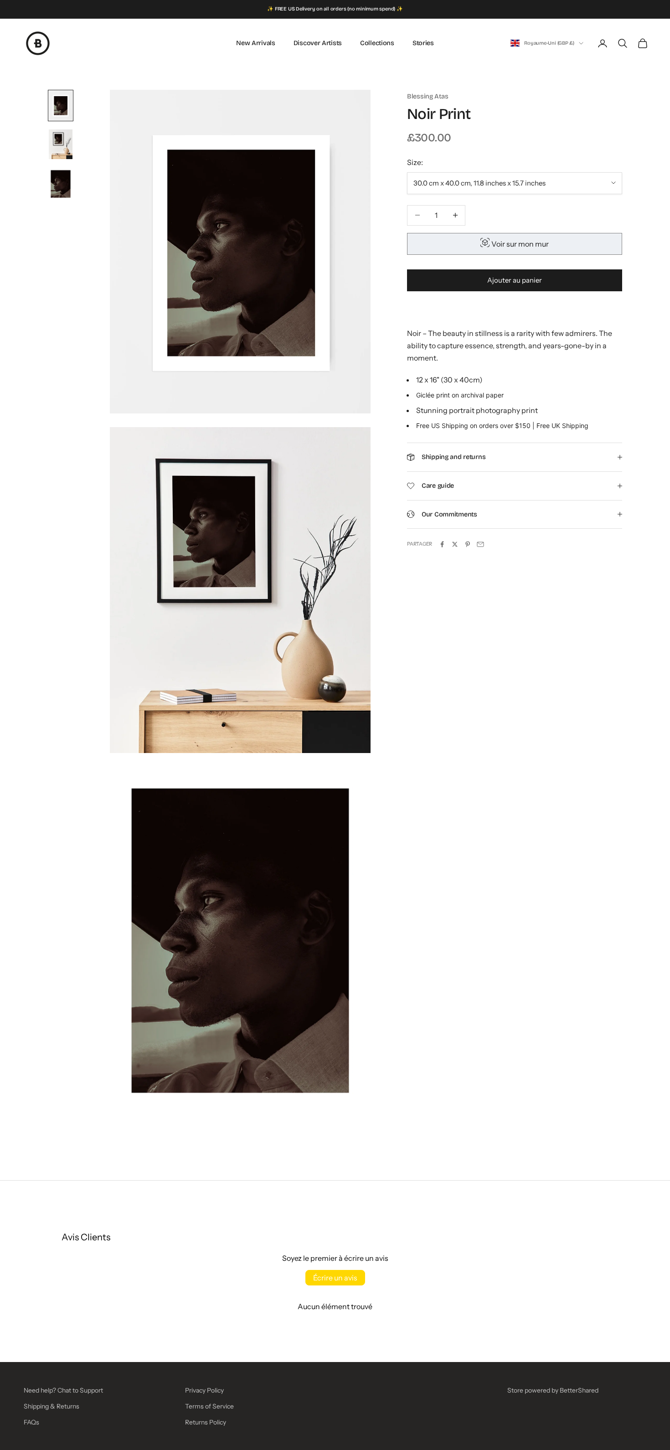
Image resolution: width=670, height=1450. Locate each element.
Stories (423, 43)
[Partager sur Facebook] (442, 544)
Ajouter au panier (514, 280)
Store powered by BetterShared (552, 1390)
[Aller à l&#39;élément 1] (60, 105)
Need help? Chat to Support (63, 1390)
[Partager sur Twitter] (455, 544)
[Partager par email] (480, 544)
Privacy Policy (204, 1390)
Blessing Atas (427, 96)
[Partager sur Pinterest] (467, 544)
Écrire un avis (335, 1277)
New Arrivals (255, 43)
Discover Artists (318, 43)
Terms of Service (209, 1406)
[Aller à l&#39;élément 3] (60, 184)
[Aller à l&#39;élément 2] (60, 144)
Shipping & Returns (51, 1406)
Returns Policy (205, 1422)
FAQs (31, 1422)
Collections (377, 43)
